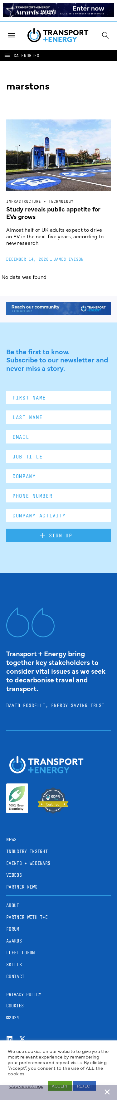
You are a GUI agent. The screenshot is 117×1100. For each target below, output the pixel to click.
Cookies (15, 1006)
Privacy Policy (23, 994)
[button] (21, 55)
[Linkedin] (9, 1038)
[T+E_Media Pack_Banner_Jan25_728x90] (58, 312)
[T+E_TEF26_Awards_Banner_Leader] (58, 14)
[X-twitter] (22, 1038)
